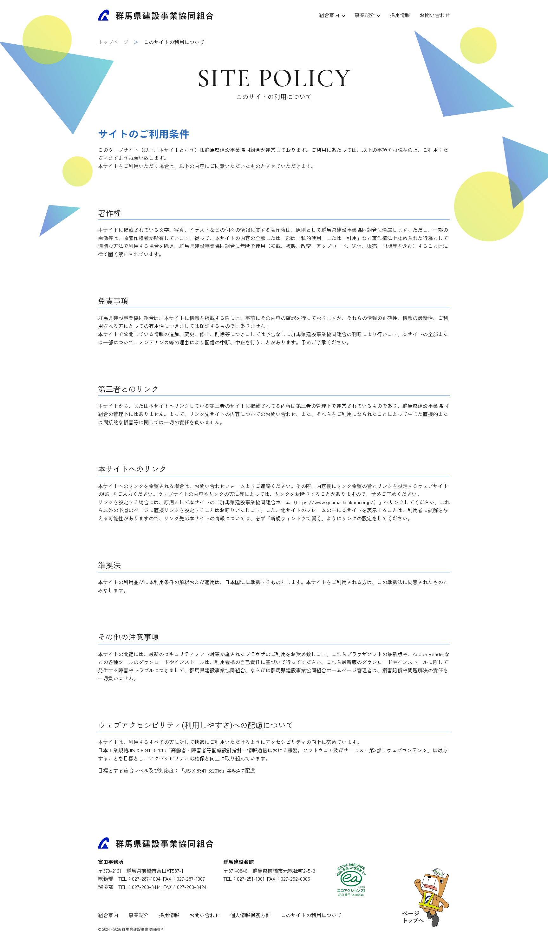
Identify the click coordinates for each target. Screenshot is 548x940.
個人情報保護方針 (250, 915)
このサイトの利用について (311, 915)
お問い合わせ (435, 15)
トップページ (113, 42)
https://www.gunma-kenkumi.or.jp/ (335, 502)
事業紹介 (365, 15)
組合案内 (329, 15)
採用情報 (400, 15)
